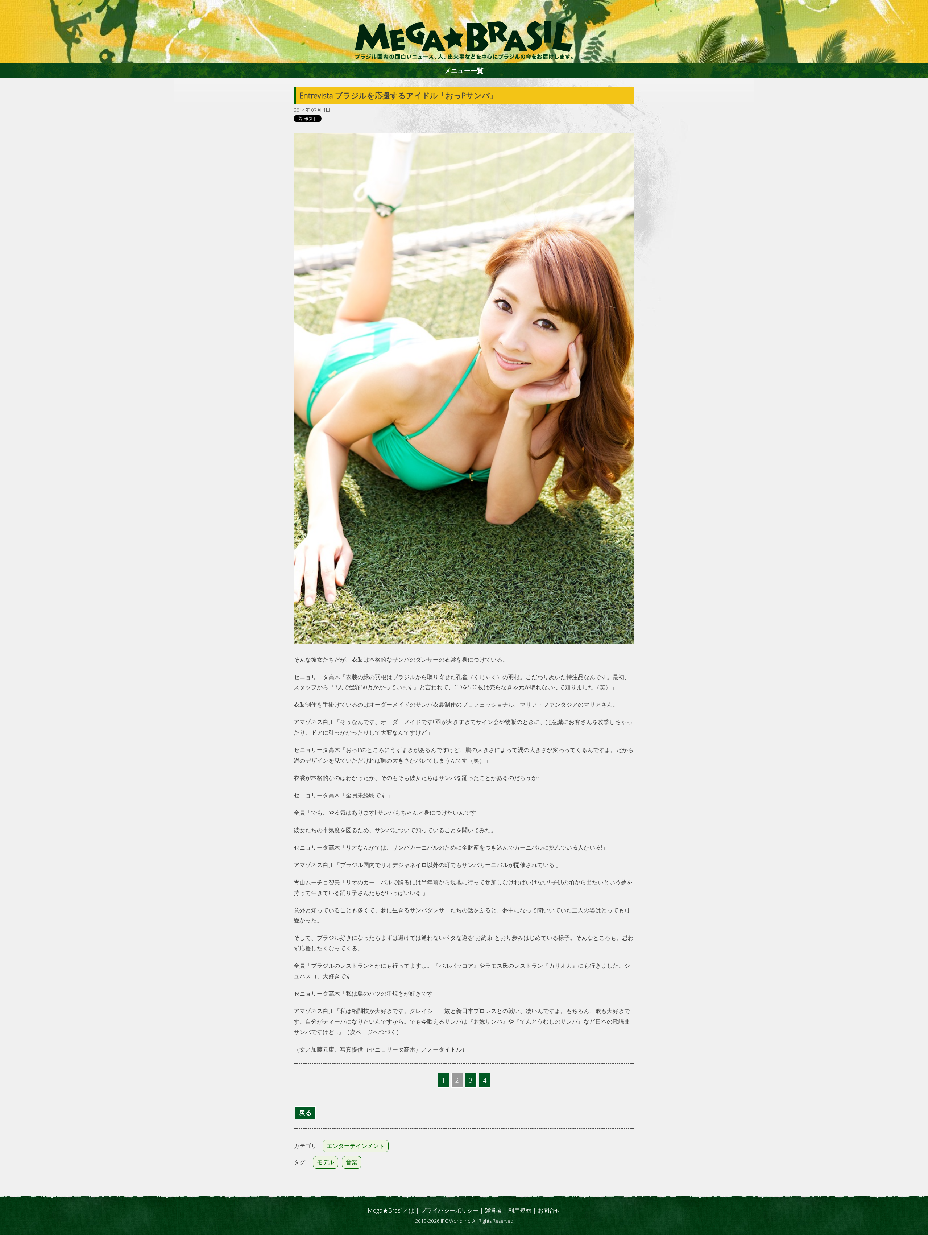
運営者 (493, 1210)
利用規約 (519, 1210)
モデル (325, 1162)
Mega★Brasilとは (391, 1210)
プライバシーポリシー (449, 1210)
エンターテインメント (356, 1146)
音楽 (351, 1162)
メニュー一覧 (464, 70)
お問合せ (549, 1210)
